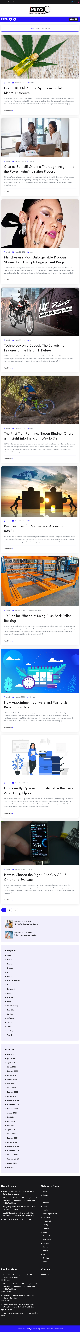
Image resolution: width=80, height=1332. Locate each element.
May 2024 (11, 1125)
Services (31, 783)
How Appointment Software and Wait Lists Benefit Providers (35, 705)
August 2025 (12, 1079)
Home (4, 2)
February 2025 (12, 1092)
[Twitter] (72, 2)
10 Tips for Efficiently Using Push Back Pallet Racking (37, 618)
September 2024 (13, 1109)
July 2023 (10, 1167)
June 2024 (11, 1121)
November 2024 (13, 1104)
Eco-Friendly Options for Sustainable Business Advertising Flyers (38, 790)
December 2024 (13, 1100)
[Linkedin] (75, 2)
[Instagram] (78, 2)
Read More (8, 110)
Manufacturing (12, 1006)
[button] (73, 19)
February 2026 (12, 1071)
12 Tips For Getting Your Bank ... (26, 924)
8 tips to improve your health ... (25, 935)
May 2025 (11, 1084)
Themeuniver (58, 1329)
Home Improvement (35, 610)
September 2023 (13, 1159)
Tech (30, 869)
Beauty (9, 960)
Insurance (10, 985)
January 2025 (12, 1096)
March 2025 (11, 1088)
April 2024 (11, 1130)
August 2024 (12, 1113)
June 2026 (11, 1058)
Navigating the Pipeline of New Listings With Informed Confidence (19, 1208)
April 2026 (11, 1063)
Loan (29, 921)
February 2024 (12, 1138)
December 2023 (13, 1146)
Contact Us (11, 2)
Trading (10, 1031)
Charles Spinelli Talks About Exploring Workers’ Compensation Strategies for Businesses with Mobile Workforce (20, 1200)
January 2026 (12, 1075)
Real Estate (11, 1010)
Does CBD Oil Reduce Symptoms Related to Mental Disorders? (36, 90)
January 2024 (12, 1142)
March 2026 (11, 1067)
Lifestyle (10, 997)
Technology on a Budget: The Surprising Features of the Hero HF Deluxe (34, 348)
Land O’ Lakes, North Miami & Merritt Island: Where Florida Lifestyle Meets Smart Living (19, 1214)
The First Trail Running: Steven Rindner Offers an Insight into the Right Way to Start (38, 436)
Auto (30, 340)
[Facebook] (68, 2)
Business (32, 161)
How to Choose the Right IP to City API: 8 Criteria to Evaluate (35, 877)
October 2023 (12, 1155)
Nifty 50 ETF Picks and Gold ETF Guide (17, 1219)
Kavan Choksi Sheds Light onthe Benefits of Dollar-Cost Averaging (18, 1192)
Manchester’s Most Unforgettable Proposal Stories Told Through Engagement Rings (35, 260)
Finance (10, 968)
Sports (9, 1022)
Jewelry (31, 252)
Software (32, 697)
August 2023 (12, 1163)
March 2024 (11, 1134)
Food (9, 972)
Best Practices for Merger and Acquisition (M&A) (35, 528)
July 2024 (10, 1117)
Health (31, 83)
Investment (11, 989)
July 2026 (10, 1054)
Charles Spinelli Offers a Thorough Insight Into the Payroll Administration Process (39, 169)
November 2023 (13, 1150)
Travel (31, 428)
